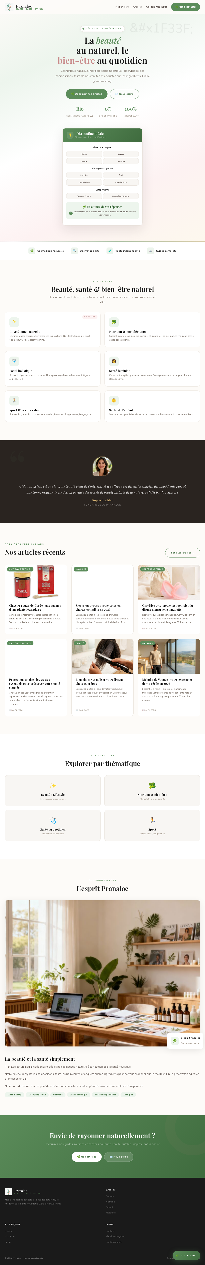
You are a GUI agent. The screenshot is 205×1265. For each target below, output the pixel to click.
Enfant (109, 1207)
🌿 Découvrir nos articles (86, 93)
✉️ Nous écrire (124, 93)
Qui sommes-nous (156, 6)
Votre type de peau (102, 147)
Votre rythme (102, 189)
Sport (8, 1242)
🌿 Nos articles (86, 1156)
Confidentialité (114, 1242)
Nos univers (122, 6)
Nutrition (10, 1236)
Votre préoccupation (102, 168)
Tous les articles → (183, 552)
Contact (110, 1231)
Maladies (111, 1212)
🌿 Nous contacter (185, 6)
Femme (110, 1196)
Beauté (8, 1231)
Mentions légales (115, 1236)
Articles (137, 6)
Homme (110, 1201)
